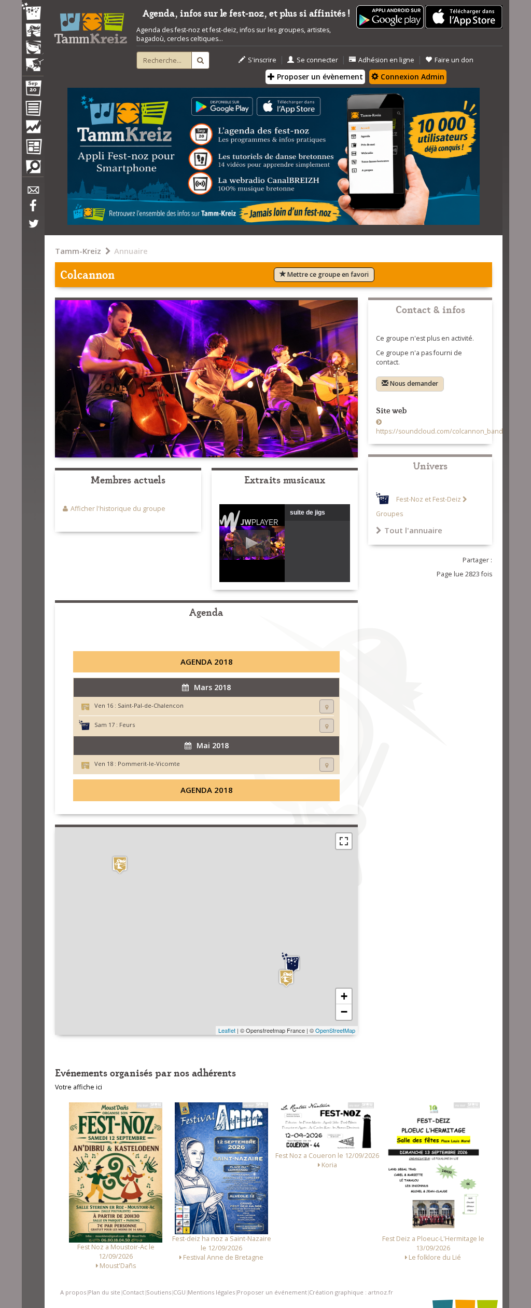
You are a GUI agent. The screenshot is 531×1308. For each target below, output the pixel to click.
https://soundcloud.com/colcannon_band (439, 431)
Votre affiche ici (78, 1087)
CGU (179, 1292)
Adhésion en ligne (386, 60)
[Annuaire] (33, 110)
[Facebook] (33, 209)
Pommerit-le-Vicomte (149, 763)
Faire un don (454, 60)
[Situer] (326, 706)
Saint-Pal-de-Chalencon (151, 705)
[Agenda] (33, 90)
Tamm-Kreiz (78, 251)
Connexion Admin (411, 77)
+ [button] (344, 996)
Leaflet (226, 1030)
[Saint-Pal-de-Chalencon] (286, 978)
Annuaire (131, 251)
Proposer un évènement (319, 77)
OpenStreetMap (335, 1030)
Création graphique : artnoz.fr (351, 1292)
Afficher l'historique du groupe (118, 508)
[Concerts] (33, 31)
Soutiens (158, 1292)
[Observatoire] (33, 129)
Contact (133, 1292)
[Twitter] (33, 229)
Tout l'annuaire (413, 530)
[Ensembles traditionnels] (33, 60)
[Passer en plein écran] (344, 841)
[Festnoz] (33, 12)
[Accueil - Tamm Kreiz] (90, 25)
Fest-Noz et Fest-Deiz (428, 499)
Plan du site (104, 1292)
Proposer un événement (272, 1292)
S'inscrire (262, 60)
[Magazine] (33, 148)
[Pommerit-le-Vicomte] (119, 864)
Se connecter (317, 60)
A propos (73, 1292)
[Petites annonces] (33, 169)
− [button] (344, 1011)
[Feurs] (292, 963)
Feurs (127, 725)
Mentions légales (211, 1292)
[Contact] (33, 192)
